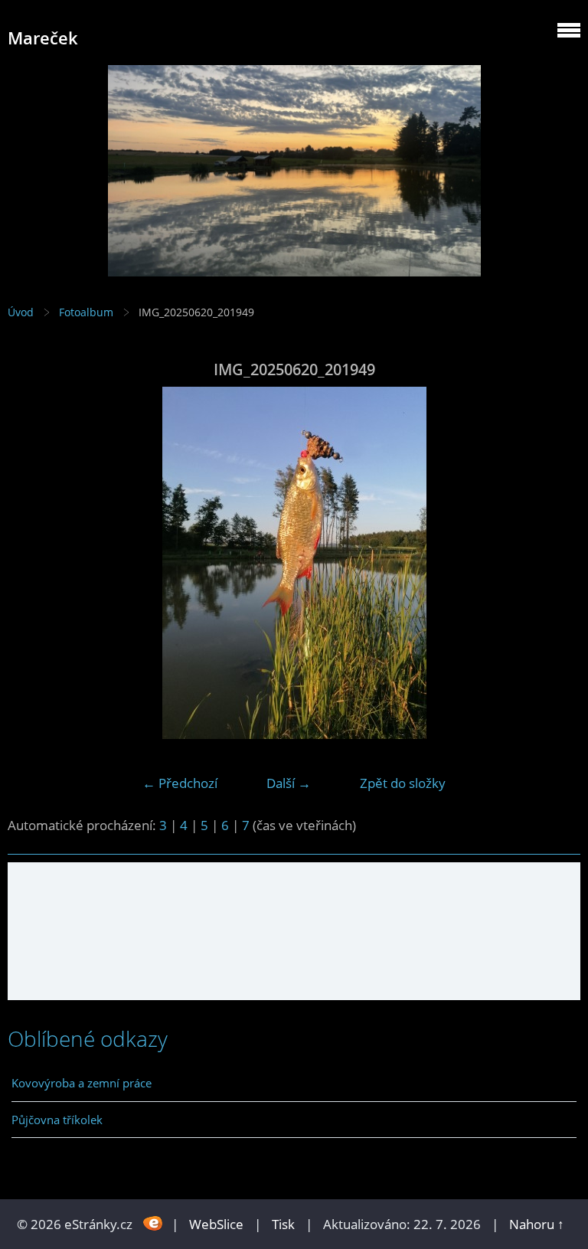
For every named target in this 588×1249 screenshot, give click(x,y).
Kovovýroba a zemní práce (81, 1082)
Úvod (21, 312)
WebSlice (216, 1224)
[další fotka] (555, 563)
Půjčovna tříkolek (57, 1119)
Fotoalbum (86, 312)
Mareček (43, 38)
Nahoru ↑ (536, 1224)
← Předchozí (179, 783)
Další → (288, 783)
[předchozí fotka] (32, 563)
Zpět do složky (403, 783)
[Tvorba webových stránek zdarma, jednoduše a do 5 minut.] (153, 1223)
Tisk (283, 1224)
